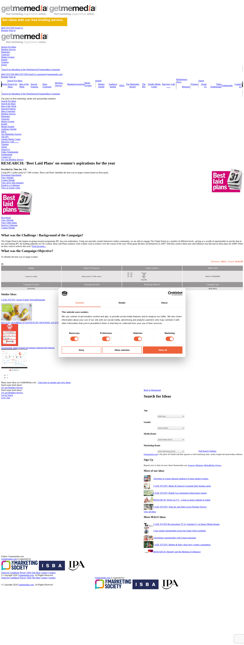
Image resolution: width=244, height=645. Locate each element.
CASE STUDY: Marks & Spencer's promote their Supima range (182, 486)
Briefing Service (8, 49)
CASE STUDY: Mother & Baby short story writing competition (182, 544)
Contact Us (6, 157)
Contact (44, 572)
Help (29, 572)
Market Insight (101, 85)
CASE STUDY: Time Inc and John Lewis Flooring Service (180, 507)
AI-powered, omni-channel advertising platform (28, 348)
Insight (4, 59)
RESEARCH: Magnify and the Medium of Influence (177, 552)
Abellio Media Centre (154, 85)
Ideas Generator (53, 69)
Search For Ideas (8, 47)
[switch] (106, 339)
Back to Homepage (152, 390)
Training (5, 62)
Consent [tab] (79, 303)
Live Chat (5, 398)
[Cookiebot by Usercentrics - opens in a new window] (170, 293)
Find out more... (39, 246)
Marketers (5, 52)
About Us (5, 149)
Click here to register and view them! (54, 382)
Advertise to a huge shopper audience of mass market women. (181, 478)
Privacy (23, 572)
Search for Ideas (9, 69)
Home (4, 84)
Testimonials (227, 85)
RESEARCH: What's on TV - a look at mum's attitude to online (181, 500)
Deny (81, 350)
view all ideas (150, 511)
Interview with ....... (168, 85)
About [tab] (164, 303)
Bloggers (186, 87)
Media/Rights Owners (212, 465)
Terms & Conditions (10, 572)
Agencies (5, 54)
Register (4, 77)
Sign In (12, 77)
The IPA (144, 85)
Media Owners (7, 57)
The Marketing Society (132, 85)
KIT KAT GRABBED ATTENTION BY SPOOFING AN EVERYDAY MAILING (50, 322)
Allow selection (122, 350)
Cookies (51, 572)
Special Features (38, 69)
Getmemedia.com (151, 454)
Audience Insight (113, 85)
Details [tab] (122, 303)
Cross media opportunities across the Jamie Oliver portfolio (179, 531)
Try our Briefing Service (12, 387)
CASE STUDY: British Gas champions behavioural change (180, 493)
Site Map (36, 572)
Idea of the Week (23, 69)
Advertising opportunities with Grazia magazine (174, 538)
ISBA (122, 85)
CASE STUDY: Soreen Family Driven (23, 300)
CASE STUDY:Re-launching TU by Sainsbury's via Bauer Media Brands (186, 524)
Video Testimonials (215, 85)
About (4, 65)
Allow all (162, 350)
